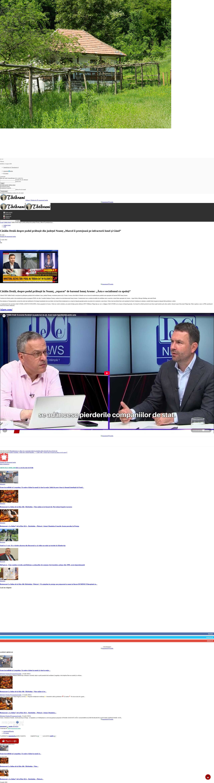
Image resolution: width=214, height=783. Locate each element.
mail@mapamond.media (14, 728)
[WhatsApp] (21, 245)
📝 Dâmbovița (7, 216)
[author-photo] (4, 461)
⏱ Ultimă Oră (7, 214)
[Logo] (12, 209)
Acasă (1, 222)
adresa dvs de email (20, 189)
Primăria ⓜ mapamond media (8, 236)
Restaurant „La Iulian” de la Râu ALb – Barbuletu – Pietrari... (21, 779)
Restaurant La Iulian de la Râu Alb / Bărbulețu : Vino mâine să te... (23, 691)
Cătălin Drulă (7, 222)
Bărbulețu (2, 484)
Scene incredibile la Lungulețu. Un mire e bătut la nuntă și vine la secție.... (25, 670)
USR (4, 226)
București (2, 542)
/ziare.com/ (6, 309)
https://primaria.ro (4, 464)
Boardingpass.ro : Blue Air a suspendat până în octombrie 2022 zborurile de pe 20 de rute (33, 451)
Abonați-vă (210, 640)
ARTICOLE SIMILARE (8, 468)
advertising (9, 726)
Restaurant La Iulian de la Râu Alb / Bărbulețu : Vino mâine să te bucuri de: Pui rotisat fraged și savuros (36, 507)
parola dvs (18, 181)
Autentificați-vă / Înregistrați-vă (10, 167)
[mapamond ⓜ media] (107, 648)
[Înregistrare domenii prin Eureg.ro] (39, 736)
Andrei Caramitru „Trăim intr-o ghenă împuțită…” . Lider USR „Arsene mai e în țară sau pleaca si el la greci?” (38, 452)
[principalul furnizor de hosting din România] (28, 736)
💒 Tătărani (6, 218)
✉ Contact (5, 173)
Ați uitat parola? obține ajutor (7, 185)
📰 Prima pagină (7, 212)
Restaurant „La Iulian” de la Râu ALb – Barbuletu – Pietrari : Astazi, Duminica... (28, 713)
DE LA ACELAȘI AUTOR (24, 468)
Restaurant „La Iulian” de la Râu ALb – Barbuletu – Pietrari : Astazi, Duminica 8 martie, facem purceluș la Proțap (39, 526)
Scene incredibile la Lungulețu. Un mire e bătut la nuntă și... (20, 754)
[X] (9, 245)
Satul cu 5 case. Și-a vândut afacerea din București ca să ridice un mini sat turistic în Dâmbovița (33, 545)
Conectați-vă (209, 637)
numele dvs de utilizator (21, 179)
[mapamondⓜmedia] (107, 202)
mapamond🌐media (8, 171)
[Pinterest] (15, 245)
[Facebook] (3, 245)
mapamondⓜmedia (8, 731)
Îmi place (210, 633)
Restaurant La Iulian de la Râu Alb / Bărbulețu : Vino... (19, 766)
